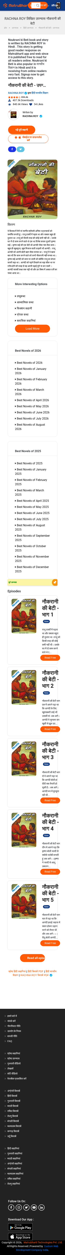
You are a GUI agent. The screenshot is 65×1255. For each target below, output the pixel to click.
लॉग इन (55, 5)
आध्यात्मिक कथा (25, 302)
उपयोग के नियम (14, 1031)
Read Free (50, 657)
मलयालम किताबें (14, 1126)
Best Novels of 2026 (29, 362)
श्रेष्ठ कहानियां (13, 1053)
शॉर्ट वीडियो (12, 1073)
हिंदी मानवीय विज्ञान (40, 92)
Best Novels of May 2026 (32, 406)
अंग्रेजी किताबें (13, 1090)
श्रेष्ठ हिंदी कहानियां (17, 971)
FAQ (9, 1041)
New (46, 621)
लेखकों (10, 1068)
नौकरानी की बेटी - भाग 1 (50, 610)
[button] (37, 5)
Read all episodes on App (36, 958)
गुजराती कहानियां (14, 1153)
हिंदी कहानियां (13, 1148)
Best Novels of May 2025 (32, 507)
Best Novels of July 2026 (32, 418)
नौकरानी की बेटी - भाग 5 (50, 896)
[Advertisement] (32, 995)
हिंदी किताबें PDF (36, 971)
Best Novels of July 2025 (32, 519)
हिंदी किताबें (12, 1095)
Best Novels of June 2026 (32, 412)
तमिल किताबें (12, 1111)
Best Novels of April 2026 (32, 400)
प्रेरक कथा (22, 314)
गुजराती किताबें (13, 1100)
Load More (33, 328)
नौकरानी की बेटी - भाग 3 (50, 753)
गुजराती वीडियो (14, 1063)
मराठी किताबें (12, 1106)
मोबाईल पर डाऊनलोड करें (32, 139)
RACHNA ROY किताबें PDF (35, 975)
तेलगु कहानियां (13, 1183)
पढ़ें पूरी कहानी (22, 129)
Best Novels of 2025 (29, 463)
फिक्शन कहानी (24, 308)
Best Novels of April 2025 (32, 501)
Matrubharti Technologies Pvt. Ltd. (44, 1242)
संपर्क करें (11, 1021)
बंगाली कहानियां (14, 1168)
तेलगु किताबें (12, 1116)
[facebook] (11, 1207)
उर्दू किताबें (11, 1136)
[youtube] (34, 1207)
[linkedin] (41, 1207)
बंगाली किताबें (13, 1121)
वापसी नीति (12, 1036)
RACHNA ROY (16, 92)
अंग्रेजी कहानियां (14, 1163)
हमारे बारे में (12, 1016)
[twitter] (26, 1207)
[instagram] (19, 1207)
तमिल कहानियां (13, 1178)
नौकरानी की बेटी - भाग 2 (50, 682)
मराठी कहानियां (13, 1158)
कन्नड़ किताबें (13, 1131)
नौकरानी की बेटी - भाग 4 (50, 824)
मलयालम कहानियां (15, 1173)
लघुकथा (20, 296)
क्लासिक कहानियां (26, 320)
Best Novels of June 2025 (32, 513)
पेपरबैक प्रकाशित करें (16, 1078)
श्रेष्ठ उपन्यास (13, 1058)
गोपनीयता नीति (13, 1026)
